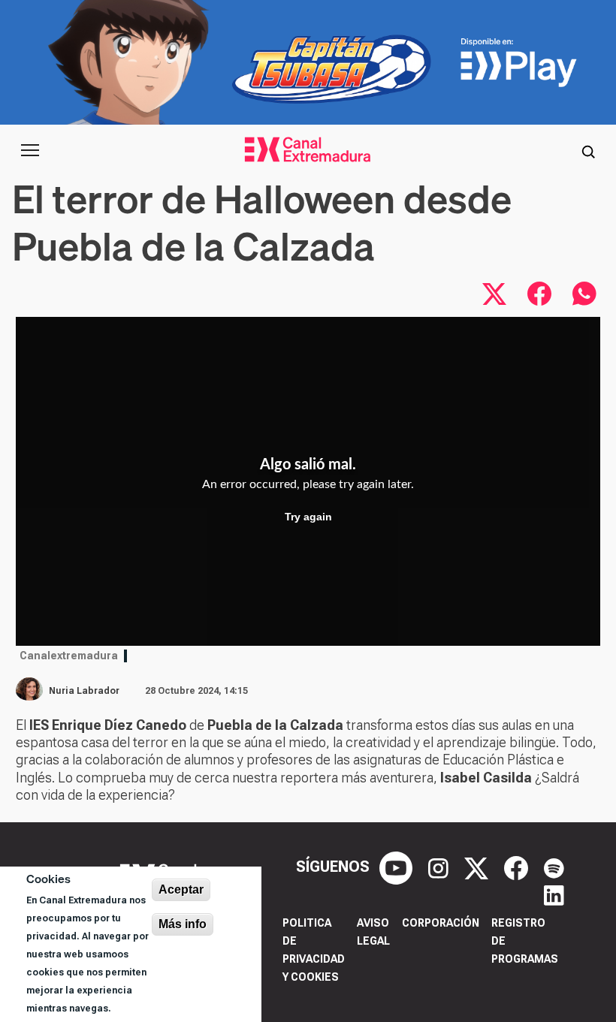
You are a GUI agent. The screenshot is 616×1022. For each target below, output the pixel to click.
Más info (183, 924)
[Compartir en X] (494, 293)
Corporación (440, 923)
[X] (478, 867)
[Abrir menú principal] (30, 150)
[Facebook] (518, 867)
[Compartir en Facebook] (539, 293)
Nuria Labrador (84, 691)
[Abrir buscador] (588, 150)
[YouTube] (397, 867)
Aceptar (181, 889)
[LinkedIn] (554, 894)
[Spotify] (554, 867)
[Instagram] (440, 867)
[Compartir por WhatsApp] (584, 293)
